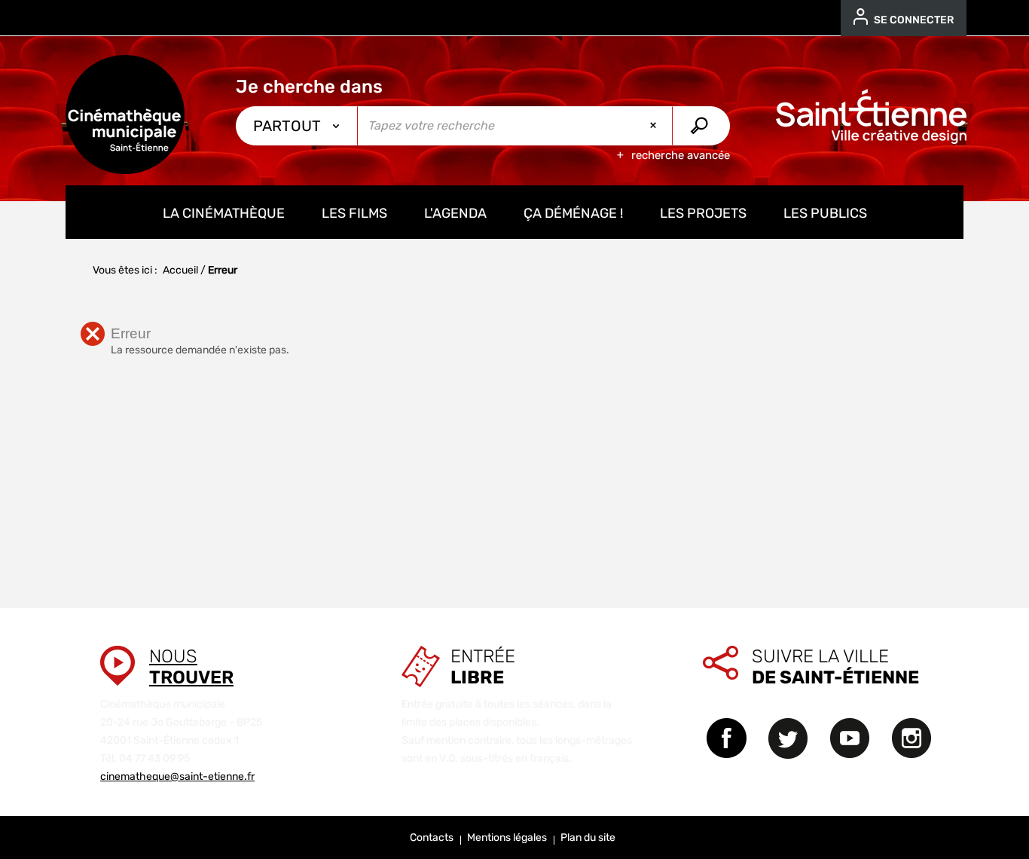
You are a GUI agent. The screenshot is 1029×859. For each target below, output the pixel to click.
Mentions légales (507, 837)
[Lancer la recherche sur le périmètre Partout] (701, 125)
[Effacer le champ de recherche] (655, 125)
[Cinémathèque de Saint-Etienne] (125, 114)
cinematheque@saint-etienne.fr (177, 776)
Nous (191, 667)
